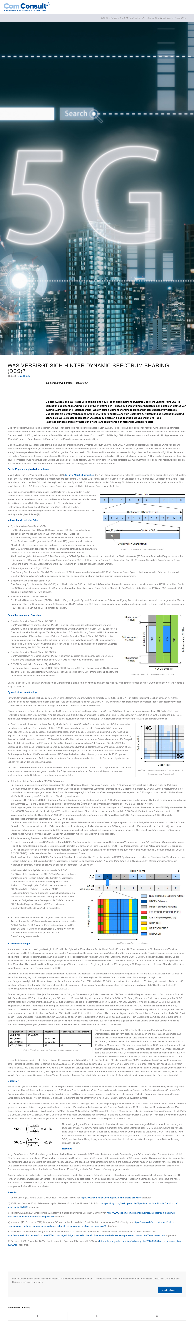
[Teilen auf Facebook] (37, 1316)
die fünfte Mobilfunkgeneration (79, 474)
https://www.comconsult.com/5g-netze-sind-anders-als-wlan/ (111, 1197)
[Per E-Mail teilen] (156, 1316)
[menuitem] (188, 7)
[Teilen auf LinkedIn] (97, 1316)
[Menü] (188, 7)
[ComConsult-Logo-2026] (27, 7)
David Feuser (24, 375)
